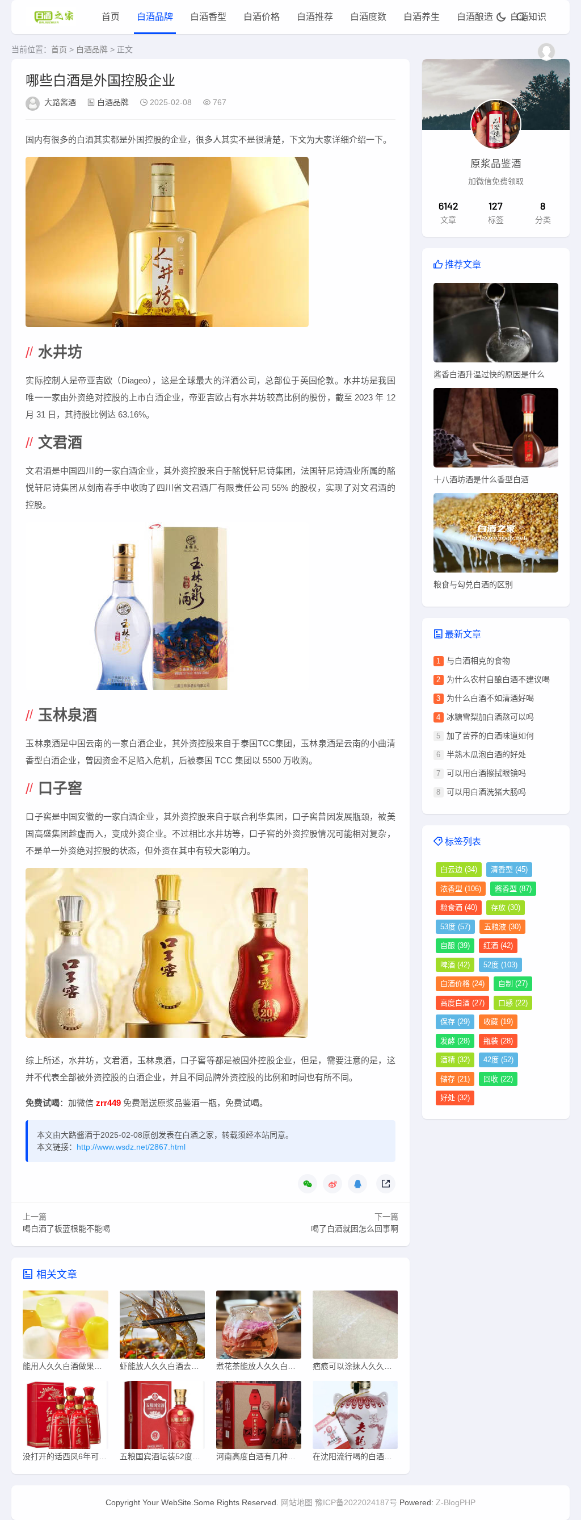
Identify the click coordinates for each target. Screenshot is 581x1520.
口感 (513, 1003)
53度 (455, 926)
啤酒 (455, 965)
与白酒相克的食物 (478, 660)
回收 (498, 1079)
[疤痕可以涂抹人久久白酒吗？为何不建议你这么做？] (355, 1327)
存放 (505, 907)
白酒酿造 (475, 17)
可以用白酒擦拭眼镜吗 (486, 773)
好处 (455, 1097)
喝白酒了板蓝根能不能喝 (66, 1228)
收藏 (498, 1021)
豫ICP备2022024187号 (356, 1502)
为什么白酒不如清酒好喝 (490, 698)
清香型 (509, 869)
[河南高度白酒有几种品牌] (258, 1418)
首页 (111, 17)
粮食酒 (458, 907)
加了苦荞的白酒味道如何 (490, 735)
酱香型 (513, 888)
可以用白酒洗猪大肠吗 (486, 791)
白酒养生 (421, 17)
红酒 (498, 945)
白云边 (458, 869)
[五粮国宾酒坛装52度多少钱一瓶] (162, 1418)
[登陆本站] (546, 52)
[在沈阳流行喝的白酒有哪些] (355, 1418)
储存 (455, 1079)
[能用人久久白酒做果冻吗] (65, 1327)
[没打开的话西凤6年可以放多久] (65, 1418)
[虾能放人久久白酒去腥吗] (162, 1327)
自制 (513, 983)
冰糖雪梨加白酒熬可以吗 (490, 716)
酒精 (455, 1059)
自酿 (455, 945)
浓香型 (460, 888)
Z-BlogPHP (455, 1502)
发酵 (455, 1041)
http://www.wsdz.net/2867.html (131, 1146)
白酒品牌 (155, 17)
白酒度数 (368, 17)
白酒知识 (528, 17)
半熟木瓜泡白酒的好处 (486, 754)
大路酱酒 (60, 102)
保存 (455, 1021)
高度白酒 (462, 1003)
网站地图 (297, 1502)
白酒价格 (261, 17)
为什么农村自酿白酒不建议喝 (498, 679)
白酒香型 (208, 17)
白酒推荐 (315, 17)
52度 (500, 965)
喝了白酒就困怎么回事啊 (354, 1228)
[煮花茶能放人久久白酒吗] (258, 1327)
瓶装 (498, 1041)
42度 (498, 1059)
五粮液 (502, 926)
